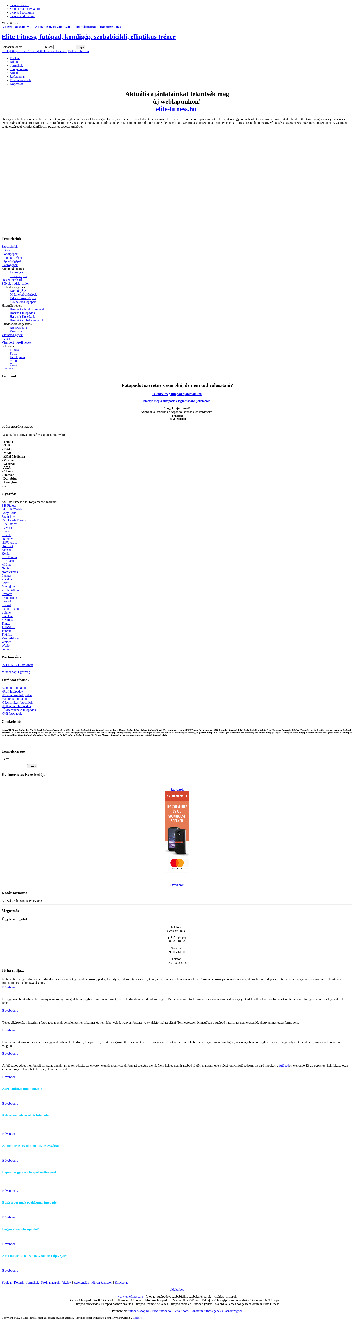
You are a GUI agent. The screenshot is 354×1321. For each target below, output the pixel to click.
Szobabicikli (10, 246)
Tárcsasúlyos (18, 276)
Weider (6, 642)
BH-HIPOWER (12, 509)
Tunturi (6, 631)
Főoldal (7, 1282)
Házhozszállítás (110, 26)
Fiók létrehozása (78, 51)
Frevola (6, 535)
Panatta (6, 575)
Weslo (6, 645)
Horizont (7, 546)
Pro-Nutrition (10, 590)
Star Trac (7, 616)
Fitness (14, 349)
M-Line (6, 564)
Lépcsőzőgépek (12, 261)
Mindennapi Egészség (16, 672)
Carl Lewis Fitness (14, 520)
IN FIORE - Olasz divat (17, 665)
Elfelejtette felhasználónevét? (48, 51)
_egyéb (6, 649)
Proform (7, 594)
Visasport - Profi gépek (16, 342)
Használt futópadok (22, 313)
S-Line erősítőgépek (23, 302)
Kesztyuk (16, 331)
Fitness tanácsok (101, 1282)
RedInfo (137, 1317)
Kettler (6, 553)
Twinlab (7, 634)
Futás (13, 353)
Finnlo (6, 531)
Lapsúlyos (16, 272)
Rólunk (19, 1282)
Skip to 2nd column (22, 16)
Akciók (66, 1282)
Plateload (8, 579)
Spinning (7, 368)
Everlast (7, 527)
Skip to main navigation (25, 8)
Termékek (32, 1282)
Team (13, 364)
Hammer (7, 538)
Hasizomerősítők (12, 279)
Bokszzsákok (18, 327)
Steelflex (7, 620)
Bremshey (8, 516)
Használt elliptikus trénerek (27, 309)
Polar (5, 583)
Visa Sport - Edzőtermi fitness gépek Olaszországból (208, 1311)
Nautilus (7, 568)
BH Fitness (9, 505)
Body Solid (9, 513)
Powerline (8, 586)
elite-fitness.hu (177, 109)
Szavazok (177, 789)
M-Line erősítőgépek (23, 294)
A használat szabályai (16, 26)
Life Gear (8, 561)
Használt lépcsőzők (22, 316)
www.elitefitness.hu (130, 1296)
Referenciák (81, 1282)
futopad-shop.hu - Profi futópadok (150, 1311)
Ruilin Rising (10, 608)
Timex (6, 623)
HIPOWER (9, 542)
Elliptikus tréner (12, 257)
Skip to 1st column (22, 12)
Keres (5, 759)
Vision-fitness (10, 638)
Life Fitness (9, 557)
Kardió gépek (18, 291)
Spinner (7, 612)
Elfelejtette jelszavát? (15, 51)
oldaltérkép (177, 1289)
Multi (13, 361)
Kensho (7, 549)
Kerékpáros (17, 357)
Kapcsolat (121, 1282)
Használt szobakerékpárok (27, 320)
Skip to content (19, 5)
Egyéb (6, 338)
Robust (6, 605)
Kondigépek (10, 254)
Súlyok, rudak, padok (16, 283)
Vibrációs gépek (12, 335)
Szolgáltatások (50, 1282)
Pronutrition (9, 597)
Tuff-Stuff (8, 627)
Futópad (7, 250)
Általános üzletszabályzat (52, 26)
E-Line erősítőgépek (23, 298)
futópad (284, 1065)
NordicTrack (10, 572)
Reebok (7, 601)
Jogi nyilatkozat (85, 26)
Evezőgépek (10, 265)
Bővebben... (10, 987)
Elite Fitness (9, 524)
